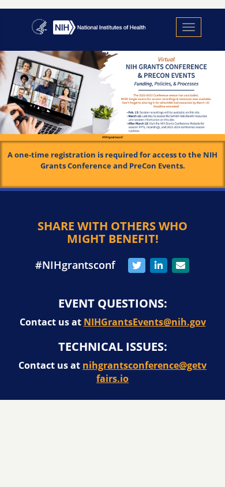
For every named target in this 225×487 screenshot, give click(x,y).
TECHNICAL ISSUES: (112, 346)
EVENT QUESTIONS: (112, 303)
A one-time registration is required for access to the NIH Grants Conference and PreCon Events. (112, 160)
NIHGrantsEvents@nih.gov (145, 322)
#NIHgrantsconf (75, 265)
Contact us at (113, 322)
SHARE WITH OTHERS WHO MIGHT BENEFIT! (112, 232)
